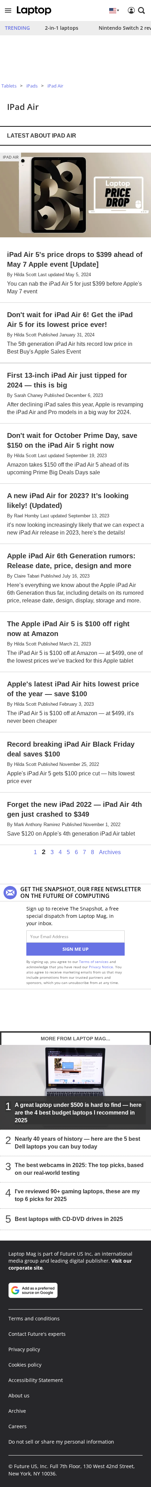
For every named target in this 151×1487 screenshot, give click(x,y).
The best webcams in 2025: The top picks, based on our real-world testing (79, 1169)
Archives (110, 852)
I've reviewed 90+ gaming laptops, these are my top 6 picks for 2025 (77, 1195)
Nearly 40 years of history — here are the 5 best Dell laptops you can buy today (77, 1143)
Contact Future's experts (37, 1334)
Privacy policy (24, 1349)
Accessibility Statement (35, 1380)
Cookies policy (24, 1364)
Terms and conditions (34, 1318)
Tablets (9, 86)
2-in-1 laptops (61, 28)
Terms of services (94, 961)
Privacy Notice (101, 966)
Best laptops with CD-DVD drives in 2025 (69, 1219)
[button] (8, 10)
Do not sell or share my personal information (61, 1441)
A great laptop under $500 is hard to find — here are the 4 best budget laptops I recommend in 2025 (78, 1112)
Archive (17, 1411)
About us (18, 1395)
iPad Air (55, 86)
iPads (32, 86)
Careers (17, 1426)
